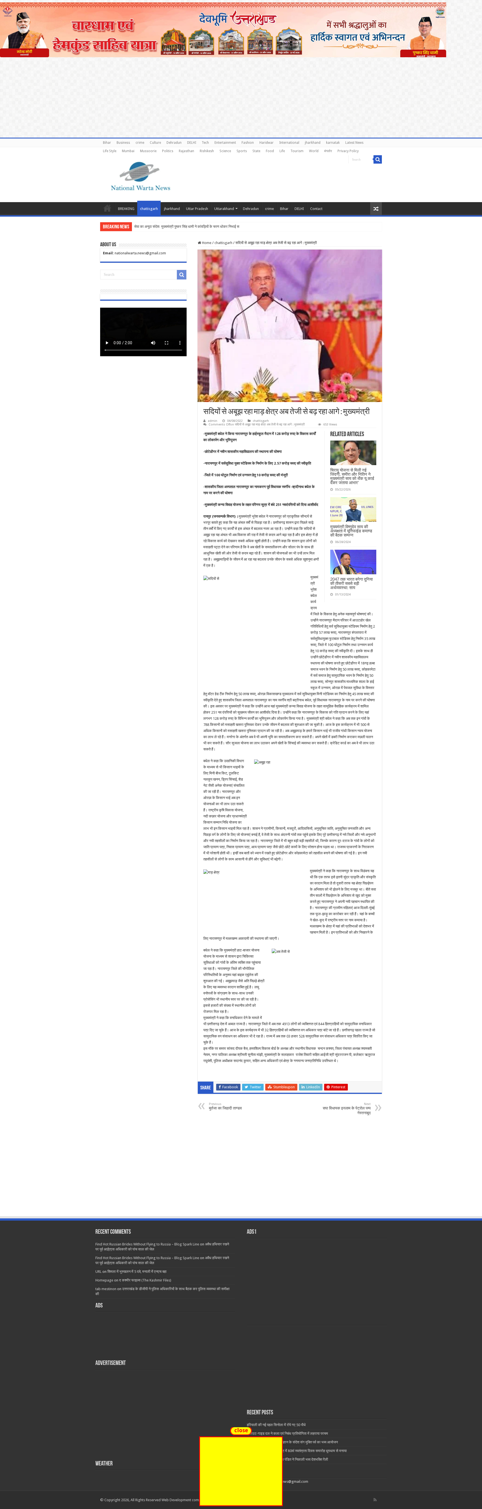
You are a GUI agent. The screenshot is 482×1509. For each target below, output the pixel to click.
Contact (316, 209)
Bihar (107, 143)
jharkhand (312, 143)
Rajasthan (186, 151)
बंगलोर (328, 151)
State (256, 151)
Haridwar (266, 143)
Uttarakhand (224, 209)
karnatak (333, 143)
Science (225, 151)
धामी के (139, 226)
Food (270, 151)
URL (98, 1271)
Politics (167, 151)
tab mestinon (105, 1289)
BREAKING (126, 209)
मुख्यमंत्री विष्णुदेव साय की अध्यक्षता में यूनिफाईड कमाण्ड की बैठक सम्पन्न (351, 530)
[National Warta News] (140, 175)
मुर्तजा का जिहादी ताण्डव (225, 1106)
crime (140, 143)
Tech (205, 143)
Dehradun (174, 143)
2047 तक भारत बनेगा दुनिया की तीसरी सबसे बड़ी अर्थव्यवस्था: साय (351, 583)
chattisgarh (149, 209)
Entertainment (225, 143)
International (289, 143)
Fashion (248, 143)
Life (282, 151)
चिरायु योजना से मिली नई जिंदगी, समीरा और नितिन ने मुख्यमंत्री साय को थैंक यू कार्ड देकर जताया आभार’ (352, 476)
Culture (155, 143)
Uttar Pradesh (197, 209)
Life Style (109, 151)
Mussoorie (148, 151)
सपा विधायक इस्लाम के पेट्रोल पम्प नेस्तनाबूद (347, 1108)
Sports (242, 151)
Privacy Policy (348, 151)
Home (107, 208)
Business (123, 143)
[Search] (377, 159)
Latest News (354, 143)
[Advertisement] (241, 1174)
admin (212, 421)
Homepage (104, 1280)
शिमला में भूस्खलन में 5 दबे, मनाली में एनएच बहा (137, 1271)
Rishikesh (207, 151)
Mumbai (128, 151)
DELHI (191, 143)
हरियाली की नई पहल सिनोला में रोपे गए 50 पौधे (276, 1425)
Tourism (296, 151)
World (314, 151)
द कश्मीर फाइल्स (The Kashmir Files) (145, 1280)
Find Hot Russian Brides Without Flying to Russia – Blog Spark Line (147, 1244)
